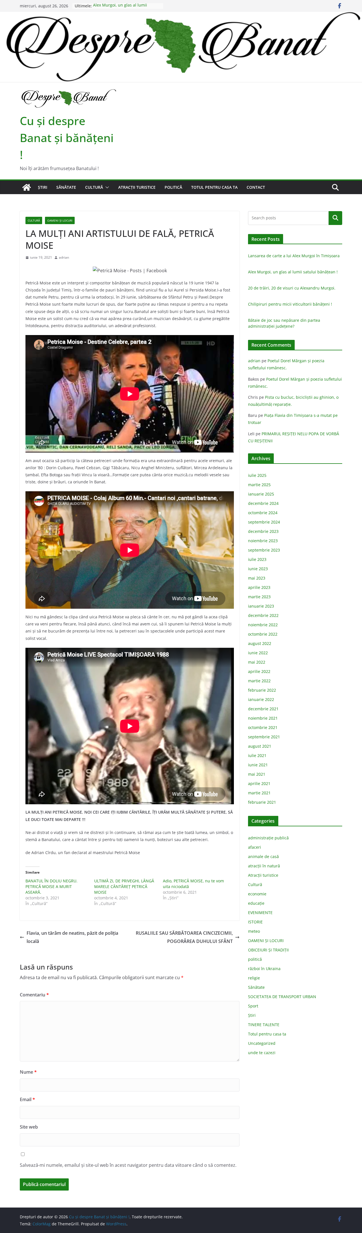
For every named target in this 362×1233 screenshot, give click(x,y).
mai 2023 (256, 578)
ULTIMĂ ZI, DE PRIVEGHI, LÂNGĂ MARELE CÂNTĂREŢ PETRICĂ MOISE (124, 886)
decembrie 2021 (263, 708)
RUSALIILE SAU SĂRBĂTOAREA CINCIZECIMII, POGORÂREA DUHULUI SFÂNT (184, 937)
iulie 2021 (257, 755)
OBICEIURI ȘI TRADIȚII (268, 950)
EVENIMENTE (260, 912)
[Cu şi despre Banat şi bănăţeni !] (181, 15)
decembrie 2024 (263, 503)
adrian (64, 257)
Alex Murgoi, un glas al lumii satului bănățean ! (120, 8)
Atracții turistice (137, 187)
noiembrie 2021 (263, 718)
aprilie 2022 (259, 671)
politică (173, 187)
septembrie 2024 (264, 522)
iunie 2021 (258, 764)
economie (257, 894)
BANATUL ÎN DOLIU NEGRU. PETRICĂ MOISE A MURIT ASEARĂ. (51, 886)
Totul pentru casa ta (214, 187)
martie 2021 (259, 792)
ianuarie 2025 (261, 494)
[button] (106, 187)
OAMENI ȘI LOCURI (59, 220)
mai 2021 (256, 774)
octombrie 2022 (262, 634)
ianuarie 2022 (261, 699)
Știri (42, 187)
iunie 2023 (258, 568)
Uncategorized (261, 1043)
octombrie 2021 (262, 727)
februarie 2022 (262, 690)
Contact (256, 187)
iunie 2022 (258, 652)
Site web (29, 1127)
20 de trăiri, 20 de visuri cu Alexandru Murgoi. (291, 288)
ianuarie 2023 (261, 606)
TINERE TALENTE (263, 1024)
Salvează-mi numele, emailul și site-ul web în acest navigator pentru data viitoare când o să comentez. (128, 1165)
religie (254, 978)
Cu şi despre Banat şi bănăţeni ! (67, 137)
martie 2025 (259, 484)
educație (256, 903)
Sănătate (66, 187)
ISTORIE (255, 922)
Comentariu (34, 995)
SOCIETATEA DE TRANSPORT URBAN (282, 996)
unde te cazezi (261, 1052)
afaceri (254, 847)
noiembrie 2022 (263, 624)
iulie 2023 (257, 559)
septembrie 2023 (264, 550)
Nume (28, 1072)
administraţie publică (268, 837)
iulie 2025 (257, 475)
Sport (253, 1006)
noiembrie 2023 (263, 540)
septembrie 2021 (264, 736)
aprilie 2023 (259, 587)
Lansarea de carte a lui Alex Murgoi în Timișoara (294, 255)
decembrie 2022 (263, 615)
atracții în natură (264, 866)
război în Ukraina (264, 968)
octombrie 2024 (262, 512)
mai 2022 (256, 662)
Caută (335, 218)
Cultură (94, 187)
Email (27, 1099)
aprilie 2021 (259, 783)
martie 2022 (259, 680)
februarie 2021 (262, 802)
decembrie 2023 (263, 531)
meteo (254, 931)
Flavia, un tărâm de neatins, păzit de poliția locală (72, 937)
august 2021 (259, 746)
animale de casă (263, 856)
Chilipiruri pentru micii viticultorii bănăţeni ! (290, 304)
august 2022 (259, 643)
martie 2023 (259, 596)
